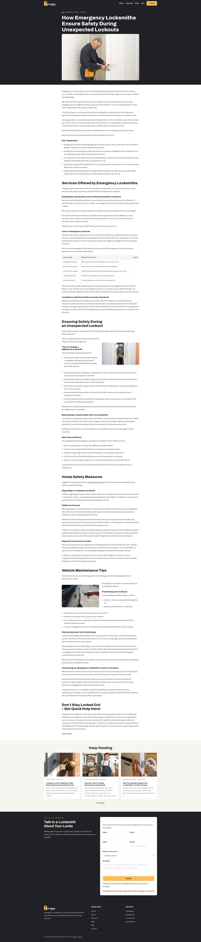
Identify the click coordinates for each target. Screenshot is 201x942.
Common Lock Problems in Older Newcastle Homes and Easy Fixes (60, 784)
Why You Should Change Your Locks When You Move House (135, 784)
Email (105, 842)
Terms (80, 937)
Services (129, 3)
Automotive (130, 921)
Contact (151, 3)
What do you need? (110, 851)
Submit (128, 878)
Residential (130, 914)
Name (105, 832)
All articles (101, 803)
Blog (137, 3)
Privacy (74, 937)
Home (93, 911)
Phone (131, 832)
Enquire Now (67, 733)
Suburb (132, 842)
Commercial (130, 918)
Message (106, 861)
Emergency (130, 911)
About (121, 3)
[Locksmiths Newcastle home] (49, 3)
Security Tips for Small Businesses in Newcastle (94, 784)
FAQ (142, 3)
